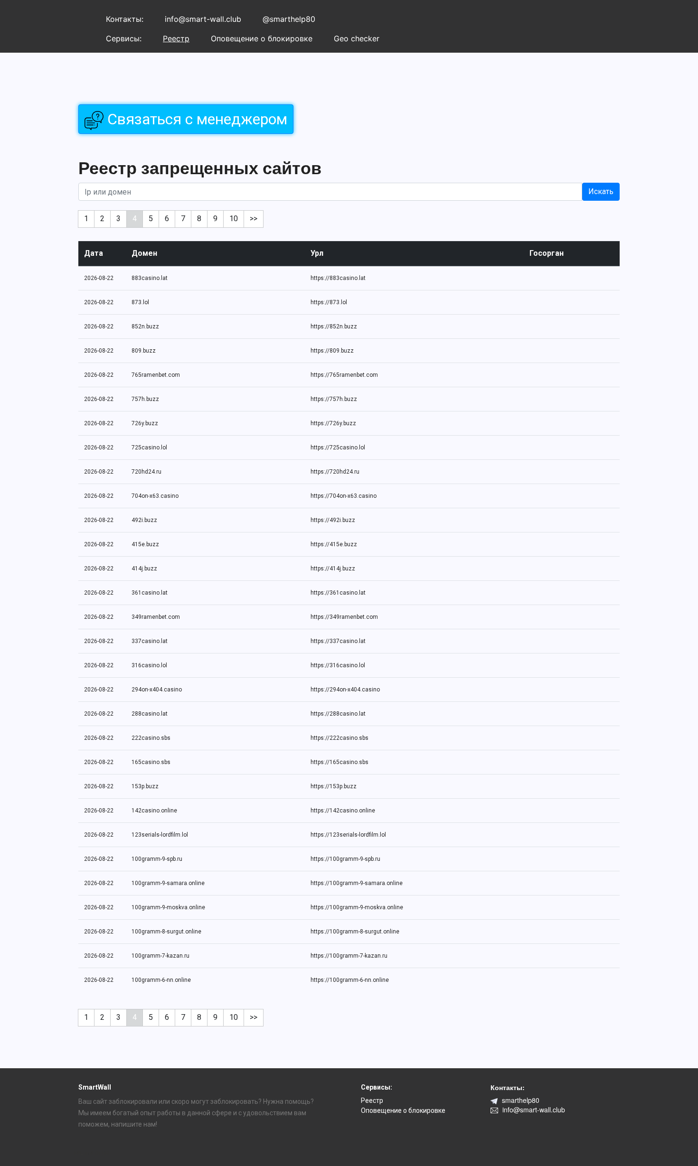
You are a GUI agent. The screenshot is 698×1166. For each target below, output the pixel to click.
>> (253, 218)
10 (233, 218)
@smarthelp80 (289, 19)
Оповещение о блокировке (261, 38)
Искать (600, 191)
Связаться (195, 119)
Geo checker (356, 38)
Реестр (176, 38)
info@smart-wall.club (203, 19)
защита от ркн (92, 1152)
